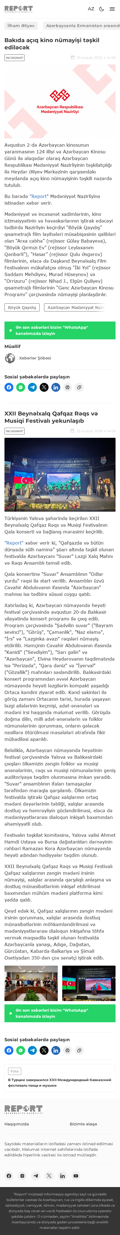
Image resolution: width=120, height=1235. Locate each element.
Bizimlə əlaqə (83, 1124)
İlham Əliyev (21, 25)
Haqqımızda (16, 1124)
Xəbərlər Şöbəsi (35, 358)
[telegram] (32, 387)
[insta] (22, 1175)
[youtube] (75, 1175)
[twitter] (44, 387)
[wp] (20, 387)
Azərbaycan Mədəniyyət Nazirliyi (79, 307)
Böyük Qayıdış (22, 307)
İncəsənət (14, 58)
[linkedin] (55, 387)
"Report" (39, 196)
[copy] (79, 387)
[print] (67, 387)
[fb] (8, 387)
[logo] (18, 9)
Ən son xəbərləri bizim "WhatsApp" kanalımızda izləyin (52, 330)
